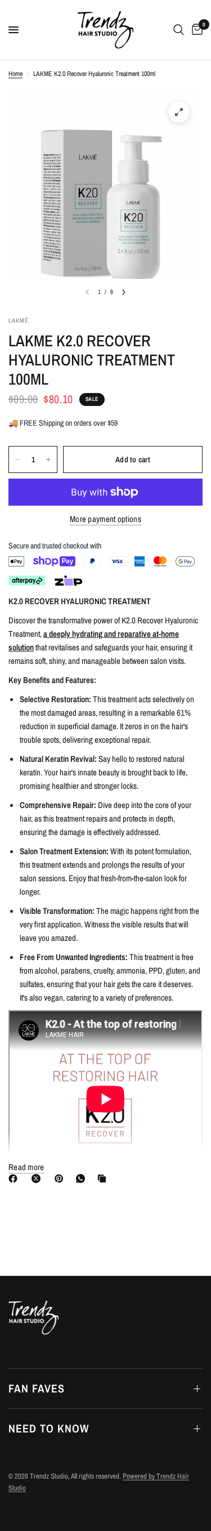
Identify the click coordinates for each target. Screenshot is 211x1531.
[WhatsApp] (82, 1178)
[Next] (123, 292)
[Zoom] (179, 112)
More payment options (105, 519)
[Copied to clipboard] (104, 1178)
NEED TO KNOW (48, 1428)
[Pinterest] (61, 1178)
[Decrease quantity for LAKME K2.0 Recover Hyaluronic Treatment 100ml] (17, 459)
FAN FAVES (36, 1388)
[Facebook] (15, 1178)
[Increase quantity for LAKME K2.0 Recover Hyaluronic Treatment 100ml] (48, 459)
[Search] (178, 30)
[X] (38, 1178)
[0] (195, 30)
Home (15, 73)
